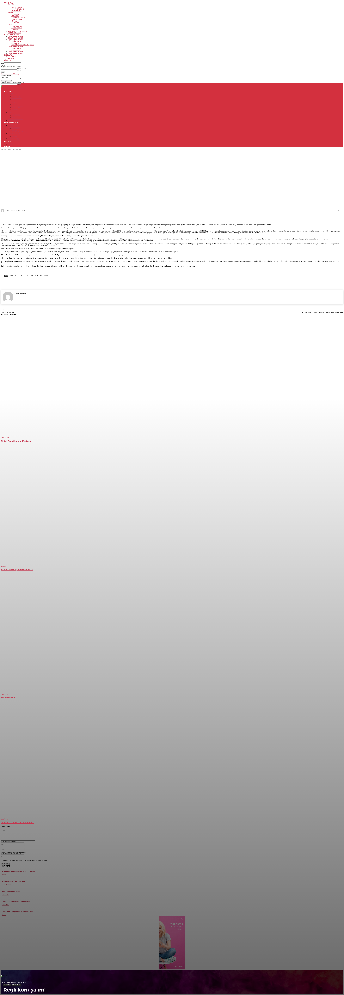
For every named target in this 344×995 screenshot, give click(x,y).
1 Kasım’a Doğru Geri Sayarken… (17, 822)
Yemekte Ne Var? (8, 312)
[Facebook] (160, 217)
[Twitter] (165, 217)
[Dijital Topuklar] (8, 297)
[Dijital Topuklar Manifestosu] (87, 378)
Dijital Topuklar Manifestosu (16, 441)
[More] (183, 217)
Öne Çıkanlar (16, 984)
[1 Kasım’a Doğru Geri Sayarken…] (87, 759)
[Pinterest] (170, 217)
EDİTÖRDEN (7, 984)
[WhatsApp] (176, 217)
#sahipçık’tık (8, 698)
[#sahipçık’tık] (87, 634)
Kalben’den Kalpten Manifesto (17, 569)
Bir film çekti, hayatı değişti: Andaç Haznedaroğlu (322, 312)
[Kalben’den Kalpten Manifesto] (87, 506)
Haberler (3, 566)
